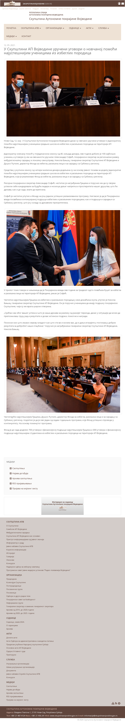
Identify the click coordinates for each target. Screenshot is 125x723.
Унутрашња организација (17, 663)
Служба (102, 28)
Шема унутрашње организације (20, 667)
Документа (11, 670)
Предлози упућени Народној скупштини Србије (27, 644)
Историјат (10, 553)
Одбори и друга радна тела (18, 596)
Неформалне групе (14, 603)
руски (74, 8)
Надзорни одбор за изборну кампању (23, 567)
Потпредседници (13, 586)
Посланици (11, 592)
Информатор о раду (15, 543)
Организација (54, 28)
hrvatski (53, 8)
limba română (64, 8)
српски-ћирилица (10, 8)
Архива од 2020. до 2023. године (20, 613)
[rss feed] (116, 703)
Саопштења (18, 468)
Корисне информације (16, 549)
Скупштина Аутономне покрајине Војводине (60, 16)
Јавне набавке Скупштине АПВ (19, 546)
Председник (11, 579)
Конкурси (10, 563)
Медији (10, 36)
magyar (36, 8)
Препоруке (11, 654)
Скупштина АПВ (30, 28)
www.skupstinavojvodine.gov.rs (63, 715)
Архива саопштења (22, 478)
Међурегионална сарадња (17, 532)
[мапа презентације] (113, 703)
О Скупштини (12, 525)
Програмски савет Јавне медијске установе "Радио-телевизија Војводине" (38, 570)
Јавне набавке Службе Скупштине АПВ (23, 674)
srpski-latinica (25, 8)
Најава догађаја (20, 473)
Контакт (26, 36)
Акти (89, 28)
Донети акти (11, 637)
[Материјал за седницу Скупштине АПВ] (62, 506)
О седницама (12, 625)
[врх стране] (119, 703)
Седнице (74, 28)
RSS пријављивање (22, 483)
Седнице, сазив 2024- (15, 622)
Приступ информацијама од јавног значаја (25, 539)
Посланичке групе (14, 589)
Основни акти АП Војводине (18, 648)
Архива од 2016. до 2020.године (20, 609)
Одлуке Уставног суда (15, 651)
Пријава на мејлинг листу (25, 488)
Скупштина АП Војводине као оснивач (23, 536)
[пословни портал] (119, 3)
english (82, 8)
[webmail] (122, 3)
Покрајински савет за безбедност (20, 599)
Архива (9, 629)
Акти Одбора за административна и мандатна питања (30, 641)
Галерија (10, 556)
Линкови (10, 560)
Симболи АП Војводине (16, 529)
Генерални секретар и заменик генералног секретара (29, 606)
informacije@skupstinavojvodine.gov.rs (100, 715)
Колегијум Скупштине (16, 582)
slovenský (44, 8)
